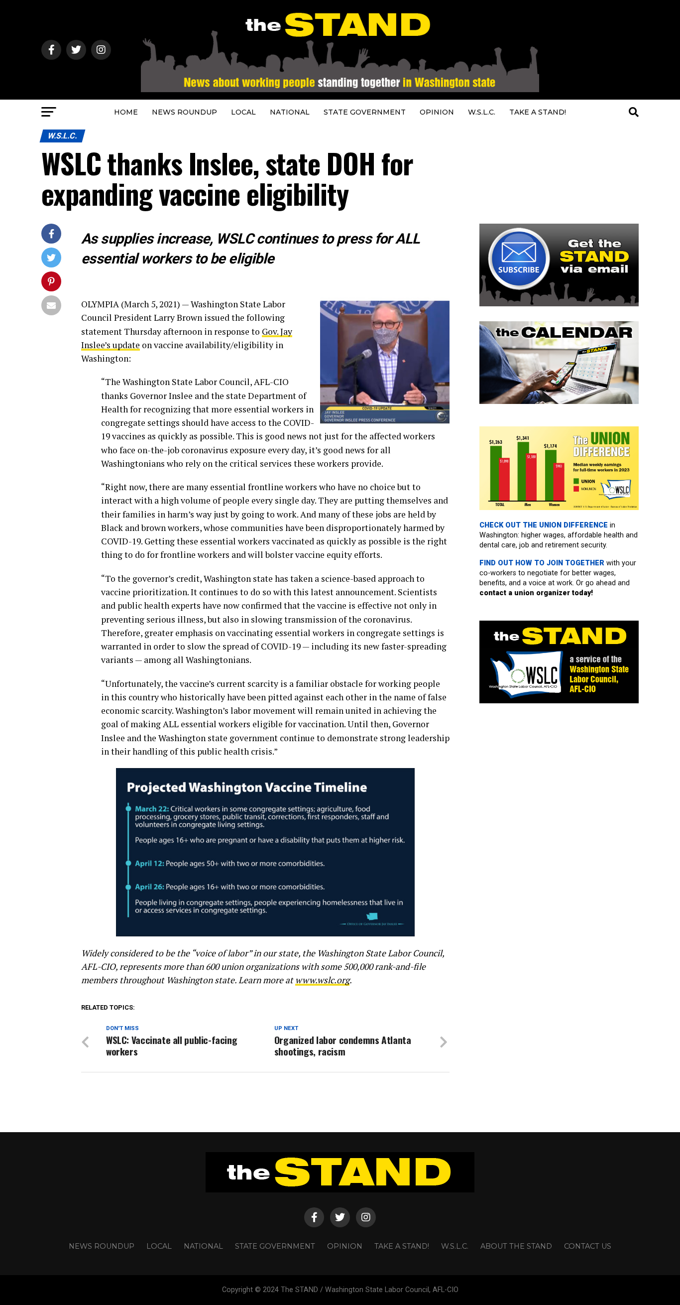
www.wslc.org (322, 980)
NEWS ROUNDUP (184, 112)
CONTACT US (587, 1246)
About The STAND (516, 1246)
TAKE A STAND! (537, 112)
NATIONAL (290, 112)
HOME (126, 112)
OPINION (437, 112)
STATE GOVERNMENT (365, 112)
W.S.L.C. (481, 112)
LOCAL (243, 112)
